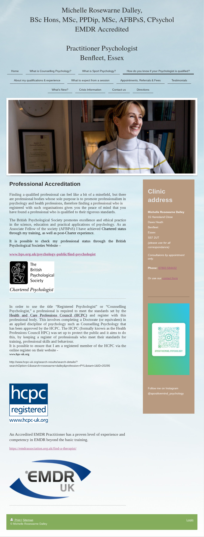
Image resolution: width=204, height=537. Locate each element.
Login (189, 520)
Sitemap (28, 520)
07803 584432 (167, 267)
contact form (170, 278)
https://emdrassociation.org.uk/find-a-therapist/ (42, 448)
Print (17, 520)
